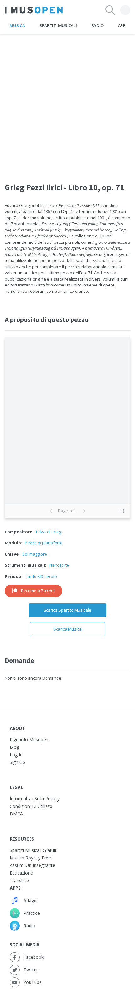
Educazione (21, 873)
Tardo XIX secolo (41, 576)
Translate (19, 880)
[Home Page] (34, 10)
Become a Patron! (38, 590)
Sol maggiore (34, 554)
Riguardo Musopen (29, 739)
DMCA (16, 814)
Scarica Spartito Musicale (67, 610)
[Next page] (84, 511)
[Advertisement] (67, 101)
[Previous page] (51, 511)
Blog (14, 747)
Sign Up (17, 762)
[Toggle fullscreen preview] (122, 511)
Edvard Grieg (48, 532)
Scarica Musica (67, 629)
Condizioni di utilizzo (31, 806)
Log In (16, 755)
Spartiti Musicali (58, 25)
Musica (17, 25)
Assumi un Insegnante (32, 865)
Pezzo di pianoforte (43, 543)
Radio (97, 25)
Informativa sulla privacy (35, 799)
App (122, 25)
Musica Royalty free (30, 858)
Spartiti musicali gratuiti (33, 850)
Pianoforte (59, 565)
